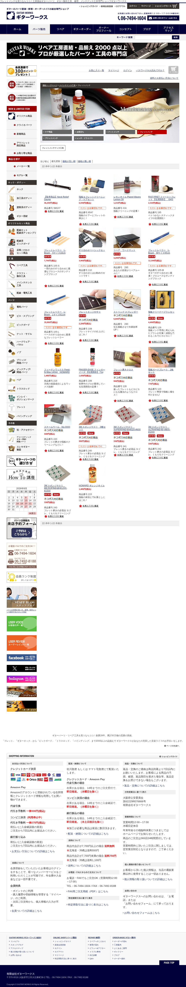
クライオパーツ (24, 125)
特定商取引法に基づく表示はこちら (88, 904)
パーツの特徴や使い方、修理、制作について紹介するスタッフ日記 (21, 611)
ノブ (19, 352)
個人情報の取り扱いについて (22, 952)
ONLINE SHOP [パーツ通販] (65, 938)
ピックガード (23, 325)
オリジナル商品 (24, 116)
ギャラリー (118, 952)
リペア (61, 29)
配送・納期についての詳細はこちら (88, 833)
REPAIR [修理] (94, 938)
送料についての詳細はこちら (84, 865)
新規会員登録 (60, 945)
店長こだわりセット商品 (23, 251)
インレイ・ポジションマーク (25, 398)
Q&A (92, 959)
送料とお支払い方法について (164, 78)
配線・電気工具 (24, 293)
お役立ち (80, 132)
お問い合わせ (16, 955)
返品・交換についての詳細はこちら (144, 785)
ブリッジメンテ (51, 138)
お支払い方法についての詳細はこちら (33, 851)
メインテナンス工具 (24, 284)
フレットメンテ (146, 132)
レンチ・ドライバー (85, 138)
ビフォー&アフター (97, 948)
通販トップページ (50, 85)
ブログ (147, 29)
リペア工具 (22, 265)
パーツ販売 (39, 29)
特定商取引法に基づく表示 (65, 959)
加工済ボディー (24, 198)
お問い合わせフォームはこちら (142, 912)
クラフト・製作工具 (22, 274)
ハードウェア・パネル (24, 343)
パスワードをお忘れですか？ (150, 70)
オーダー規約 (119, 959)
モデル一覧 (22, 175)
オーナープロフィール (104, 29)
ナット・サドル (24, 334)
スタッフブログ (17, 945)
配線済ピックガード (23, 242)
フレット (21, 407)
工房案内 (117, 945)
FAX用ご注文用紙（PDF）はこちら (88, 891)
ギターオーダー (82, 29)
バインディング (24, 416)
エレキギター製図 (23, 448)
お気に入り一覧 (96, 70)
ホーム (17, 29)
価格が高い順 (84, 161)
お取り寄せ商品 (24, 153)
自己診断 (93, 955)
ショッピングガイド (63, 941)
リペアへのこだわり (98, 941)
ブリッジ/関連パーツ (22, 361)
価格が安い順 (69, 161)
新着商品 (21, 134)
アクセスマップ (168, 29)
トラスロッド (23, 388)
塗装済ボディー (24, 207)
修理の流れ (94, 945)
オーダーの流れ (120, 941)
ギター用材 (22, 216)
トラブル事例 (95, 952)
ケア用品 (48, 132)
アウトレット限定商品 (23, 144)
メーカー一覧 (23, 166)
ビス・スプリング (25, 316)
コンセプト (125, 29)
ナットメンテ (113, 132)
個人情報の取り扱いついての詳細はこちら (148, 879)
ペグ (19, 380)
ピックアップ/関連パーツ (23, 370)
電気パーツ (22, 307)
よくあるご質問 (120, 948)
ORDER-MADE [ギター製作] (124, 938)
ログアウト (59, 952)
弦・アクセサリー (25, 430)
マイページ (113, 70)
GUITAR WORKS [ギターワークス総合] (25, 938)
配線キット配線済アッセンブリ (26, 231)
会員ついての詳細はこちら (27, 910)
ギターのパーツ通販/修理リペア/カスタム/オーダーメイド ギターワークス (31, 13)
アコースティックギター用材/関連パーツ (24, 439)
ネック (20, 189)
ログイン (127, 70)
